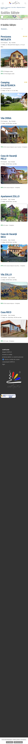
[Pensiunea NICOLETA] (14, 66)
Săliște (2, 8)
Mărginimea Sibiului (21, 7)
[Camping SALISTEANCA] (14, 109)
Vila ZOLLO (6, 274)
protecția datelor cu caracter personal (12, 357)
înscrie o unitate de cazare (11, 359)
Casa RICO (6, 312)
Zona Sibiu (13, 7)
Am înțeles (9, 742)
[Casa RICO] (14, 336)
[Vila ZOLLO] (14, 298)
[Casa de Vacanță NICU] (14, 261)
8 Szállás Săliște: (8, 25)
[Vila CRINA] (14, 142)
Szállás (5, 8)
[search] (25, 4)
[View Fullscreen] (2, 17)
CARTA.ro (5, 349)
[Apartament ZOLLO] (14, 220)
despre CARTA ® (7, 352)
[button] (12, 15)
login (3, 364)
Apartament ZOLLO (10, 196)
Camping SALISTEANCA (8, 84)
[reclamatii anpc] (8, 397)
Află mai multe (18, 742)
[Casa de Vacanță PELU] (14, 182)
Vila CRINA (6, 118)
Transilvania (7, 7)
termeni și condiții (7, 354)
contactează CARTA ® (8, 362)
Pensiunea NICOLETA (6, 38)
